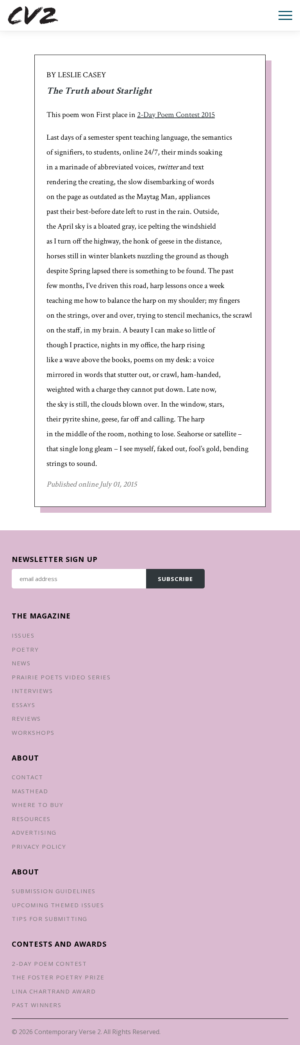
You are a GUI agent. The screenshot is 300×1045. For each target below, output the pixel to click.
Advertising (34, 832)
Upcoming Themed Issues (58, 905)
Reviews (26, 718)
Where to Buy (37, 805)
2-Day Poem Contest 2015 (176, 115)
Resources (31, 819)
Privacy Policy (39, 846)
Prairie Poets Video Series (61, 677)
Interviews (32, 691)
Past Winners (36, 1005)
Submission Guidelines (54, 891)
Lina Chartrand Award (54, 991)
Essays (23, 705)
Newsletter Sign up (55, 559)
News (21, 663)
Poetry (25, 649)
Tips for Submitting (50, 918)
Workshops (33, 732)
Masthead (30, 791)
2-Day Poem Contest (49, 963)
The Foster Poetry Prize (58, 977)
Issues (23, 635)
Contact (27, 777)
